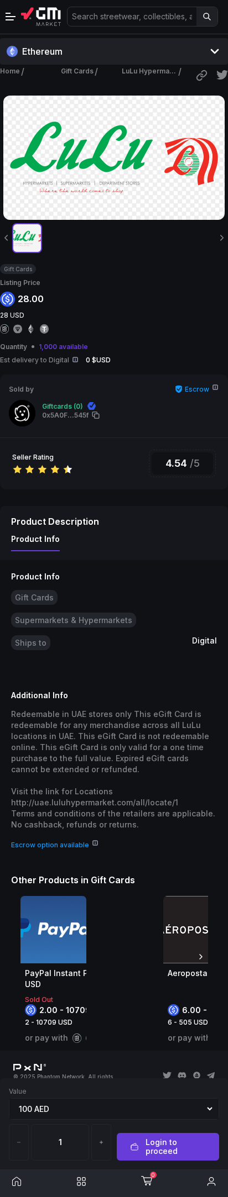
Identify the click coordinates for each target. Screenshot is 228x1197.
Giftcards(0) (62, 406)
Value (18, 1091)
